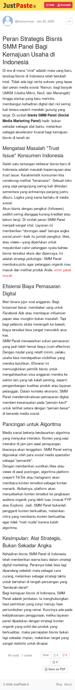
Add (51, 5)
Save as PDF (57, 669)
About (68, 684)
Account (65, 5)
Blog (59, 684)
